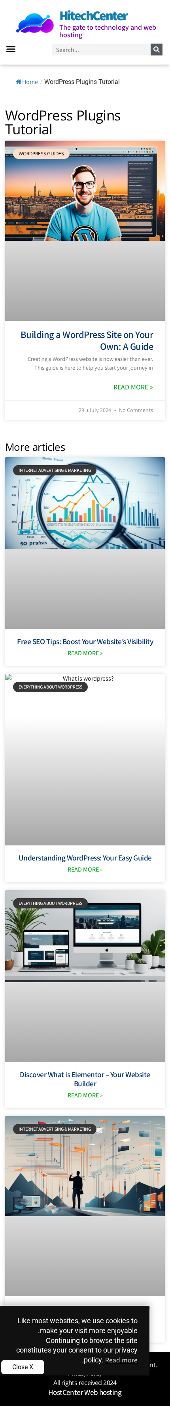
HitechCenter (93, 15)
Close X (22, 1367)
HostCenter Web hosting (85, 1392)
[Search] (156, 49)
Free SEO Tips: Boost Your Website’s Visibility (85, 641)
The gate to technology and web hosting (107, 31)
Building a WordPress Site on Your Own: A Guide (87, 340)
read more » (133, 386)
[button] (11, 49)
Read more (121, 1359)
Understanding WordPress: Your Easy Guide (85, 858)
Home (30, 82)
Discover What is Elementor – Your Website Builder (85, 1079)
